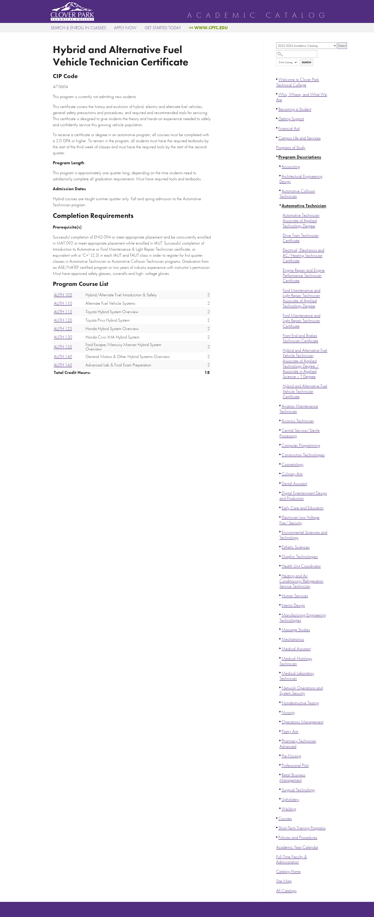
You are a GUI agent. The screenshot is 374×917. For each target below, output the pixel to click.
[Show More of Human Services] (280, 595)
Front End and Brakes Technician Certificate (300, 338)
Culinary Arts (292, 474)
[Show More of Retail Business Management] (280, 774)
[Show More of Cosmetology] (280, 464)
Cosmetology (292, 464)
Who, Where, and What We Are (301, 97)
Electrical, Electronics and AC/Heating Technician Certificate (303, 255)
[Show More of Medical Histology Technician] (280, 658)
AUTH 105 (63, 295)
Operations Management (302, 722)
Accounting (291, 166)
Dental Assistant (294, 483)
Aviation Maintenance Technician (298, 408)
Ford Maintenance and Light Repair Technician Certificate (301, 321)
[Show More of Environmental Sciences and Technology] (280, 532)
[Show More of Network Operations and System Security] (280, 687)
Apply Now (125, 28)
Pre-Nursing (291, 756)
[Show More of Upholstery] (280, 799)
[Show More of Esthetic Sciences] (280, 546)
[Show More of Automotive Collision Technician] (280, 190)
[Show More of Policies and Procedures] (277, 837)
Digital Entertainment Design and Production (303, 495)
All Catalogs (286, 890)
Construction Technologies (303, 455)
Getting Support (291, 118)
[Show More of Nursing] (280, 712)
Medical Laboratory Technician (296, 675)
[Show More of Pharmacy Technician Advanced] (280, 740)
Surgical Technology (298, 790)
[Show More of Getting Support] (277, 118)
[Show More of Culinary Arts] (280, 473)
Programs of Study (290, 147)
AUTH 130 (63, 337)
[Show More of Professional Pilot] (280, 765)
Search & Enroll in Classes (78, 28)
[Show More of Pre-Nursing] (280, 755)
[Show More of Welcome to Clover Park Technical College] (277, 79)
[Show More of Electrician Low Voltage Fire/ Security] (280, 517)
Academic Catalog (258, 15)
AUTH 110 (63, 303)
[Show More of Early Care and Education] (280, 507)
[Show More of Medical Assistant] (280, 648)
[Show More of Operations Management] (280, 721)
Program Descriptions (299, 157)
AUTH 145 (63, 365)
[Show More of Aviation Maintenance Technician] (280, 406)
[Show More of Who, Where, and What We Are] (277, 94)
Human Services (295, 595)
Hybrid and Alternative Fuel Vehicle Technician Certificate (305, 391)
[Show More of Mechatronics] (280, 639)
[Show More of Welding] (280, 808)
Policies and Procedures (297, 837)
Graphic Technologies (300, 556)
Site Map (284, 881)
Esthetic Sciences (296, 547)
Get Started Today (163, 28)
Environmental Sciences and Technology (303, 535)
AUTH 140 (63, 356)
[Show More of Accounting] (280, 166)
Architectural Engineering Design (300, 179)
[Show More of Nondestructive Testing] (280, 702)
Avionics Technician (298, 421)
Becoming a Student (294, 109)
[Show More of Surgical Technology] (280, 789)
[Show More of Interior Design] (280, 605)
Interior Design (293, 605)
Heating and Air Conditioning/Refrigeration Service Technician (301, 581)
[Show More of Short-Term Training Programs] (277, 827)
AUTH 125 (63, 328)
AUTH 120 (63, 320)
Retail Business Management (292, 777)
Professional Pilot (295, 765)
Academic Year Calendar (297, 847)
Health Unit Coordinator (301, 566)
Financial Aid (289, 128)
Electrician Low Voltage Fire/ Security (299, 520)
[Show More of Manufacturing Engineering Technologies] (280, 614)
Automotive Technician (304, 205)
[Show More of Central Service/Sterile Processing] (280, 430)
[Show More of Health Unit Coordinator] (280, 565)
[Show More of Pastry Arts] (280, 731)
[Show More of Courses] (277, 818)
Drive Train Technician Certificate (301, 238)
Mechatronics (293, 639)
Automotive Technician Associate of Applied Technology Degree (301, 220)
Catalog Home (288, 871)
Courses (285, 818)
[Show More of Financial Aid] (277, 128)
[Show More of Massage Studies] (280, 629)
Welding (289, 809)
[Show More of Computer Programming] (280, 445)
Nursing (288, 712)
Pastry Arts (290, 731)
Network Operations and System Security (301, 690)
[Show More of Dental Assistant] (280, 483)
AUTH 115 (63, 311)
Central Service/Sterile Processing (299, 433)
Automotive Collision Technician (297, 193)
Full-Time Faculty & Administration (291, 859)
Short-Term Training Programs (302, 828)
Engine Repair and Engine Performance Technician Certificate (304, 275)
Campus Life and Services (299, 138)
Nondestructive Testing (300, 703)
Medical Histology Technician (295, 661)
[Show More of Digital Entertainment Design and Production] (280, 493)
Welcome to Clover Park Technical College (297, 82)
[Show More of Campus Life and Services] (277, 137)
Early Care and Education (303, 508)
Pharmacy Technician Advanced (297, 743)
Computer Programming (301, 445)
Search (306, 62)
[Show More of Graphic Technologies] (280, 556)
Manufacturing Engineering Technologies (302, 617)
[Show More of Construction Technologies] (280, 454)
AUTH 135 (63, 347)
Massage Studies (296, 629)
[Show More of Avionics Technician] (280, 420)
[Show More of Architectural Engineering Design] (280, 176)
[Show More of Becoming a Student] (277, 109)
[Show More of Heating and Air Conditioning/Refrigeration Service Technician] (280, 575)
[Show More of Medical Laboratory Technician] (280, 673)
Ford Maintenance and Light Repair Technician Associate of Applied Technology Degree (301, 298)
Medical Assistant (296, 648)
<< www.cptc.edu (208, 28)
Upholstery (290, 799)
